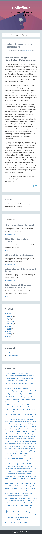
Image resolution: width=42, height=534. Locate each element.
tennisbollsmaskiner (10, 508)
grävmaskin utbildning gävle (12, 424)
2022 (9, 334)
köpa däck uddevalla (15, 438)
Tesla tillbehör (30, 508)
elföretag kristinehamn (21, 411)
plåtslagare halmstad (10, 471)
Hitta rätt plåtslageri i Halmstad (19, 225)
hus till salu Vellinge (25, 434)
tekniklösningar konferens (12, 503)
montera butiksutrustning (22, 458)
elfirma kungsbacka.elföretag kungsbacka (24, 409)
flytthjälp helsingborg (21, 419)
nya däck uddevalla (25, 463)
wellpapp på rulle (13, 522)
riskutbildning (8, 478)
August (9, 316)
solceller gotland (20, 488)
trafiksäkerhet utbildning (23, 512)
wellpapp (26, 519)
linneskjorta (15, 448)
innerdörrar (31, 436)
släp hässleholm (18, 486)
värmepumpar (8, 519)
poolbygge (12, 473)
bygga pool (17, 391)
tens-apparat (22, 508)
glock (16, 421)
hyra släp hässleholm (14, 436)
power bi (28, 473)
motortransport (18, 460)
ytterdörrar (24, 522)
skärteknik (11, 486)
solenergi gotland (30, 488)
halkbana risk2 (14, 426)
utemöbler (34, 514)
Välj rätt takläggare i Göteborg (19, 255)
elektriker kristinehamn (22, 404)
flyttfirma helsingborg (14, 416)
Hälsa (9, 353)
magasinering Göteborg (28, 451)
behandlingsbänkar (29, 375)
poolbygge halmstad (21, 473)
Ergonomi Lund (21, 414)
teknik (20, 493)
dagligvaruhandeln (30, 399)
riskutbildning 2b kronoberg (20, 478)
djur (6, 402)
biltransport (20, 380)
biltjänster (14, 380)
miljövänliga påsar (27, 455)
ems (10, 414)
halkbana (7, 426)
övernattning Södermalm (17, 466)
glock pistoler (21, 421)
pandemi (7, 468)
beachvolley (19, 373)
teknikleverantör (9, 498)
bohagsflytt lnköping (15, 386)
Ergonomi (13, 414)
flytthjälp (12, 419)
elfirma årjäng (15, 406)
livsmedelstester (9, 451)
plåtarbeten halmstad (30, 468)
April (9, 319)
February (10, 321)
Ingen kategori (27, 50)
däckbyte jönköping (20, 397)
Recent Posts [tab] (11, 219)
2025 (9, 326)
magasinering (18, 451)
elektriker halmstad (10, 404)
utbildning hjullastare (25, 514)
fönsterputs (30, 419)
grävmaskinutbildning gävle (27, 424)
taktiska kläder (14, 493)
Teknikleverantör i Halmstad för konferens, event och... (19, 286)
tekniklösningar (30, 500)
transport (16, 514)
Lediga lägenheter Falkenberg (20, 446)
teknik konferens (15, 495)
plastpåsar (21, 468)
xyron (19, 522)
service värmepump (22, 481)
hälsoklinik (34, 426)
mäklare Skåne (19, 453)
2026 (9, 313)
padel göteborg (29, 466)
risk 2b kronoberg (32, 476)
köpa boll (7, 438)
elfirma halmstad (24, 406)
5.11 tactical (8, 373)
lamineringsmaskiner (18, 443)
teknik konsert (24, 495)
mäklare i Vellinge (10, 453)
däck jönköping (18, 394)
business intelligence (22, 388)
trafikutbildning (9, 514)
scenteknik (14, 481)
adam (7, 53)
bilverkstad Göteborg (15, 383)
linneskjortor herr (31, 448)
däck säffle (25, 394)
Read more (11, 235)
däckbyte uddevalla (30, 397)
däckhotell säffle (9, 399)
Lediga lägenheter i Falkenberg (18, 45)
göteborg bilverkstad (30, 421)
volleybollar (21, 519)
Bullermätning (12, 388)
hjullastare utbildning (25, 429)
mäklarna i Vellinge (10, 455)
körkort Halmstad (25, 438)
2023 (9, 331)
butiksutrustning (9, 391)
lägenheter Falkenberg (26, 441)
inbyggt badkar (24, 436)
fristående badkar (10, 421)
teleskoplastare (24, 503)
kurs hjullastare (15, 441)
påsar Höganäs (14, 468)
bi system (23, 378)
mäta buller (19, 455)
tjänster (10, 511)
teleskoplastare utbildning (15, 505)
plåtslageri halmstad (21, 471)
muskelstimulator (27, 460)
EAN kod (13, 402)
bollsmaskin (30, 386)
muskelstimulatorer (10, 463)
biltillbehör (8, 380)
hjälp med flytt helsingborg (12, 429)
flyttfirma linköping (26, 416)
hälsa (29, 426)
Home (7, 35)
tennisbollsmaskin (27, 505)
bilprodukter (29, 378)
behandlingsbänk (19, 375)
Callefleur (21, 8)
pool (29, 471)
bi (19, 378)
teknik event (25, 493)
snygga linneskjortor (10, 488)
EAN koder (18, 402)
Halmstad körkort (23, 426)
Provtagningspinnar (22, 476)
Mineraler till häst (10, 458)
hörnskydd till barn (25, 431)
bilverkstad (27, 380)
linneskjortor (22, 448)
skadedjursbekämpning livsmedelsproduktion (17, 483)
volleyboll (15, 519)
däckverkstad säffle (19, 399)
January (10, 323)
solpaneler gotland (10, 490)
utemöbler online (9, 517)
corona (12, 394)
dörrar (9, 402)
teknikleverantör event (21, 498)
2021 (9, 336)
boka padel (24, 386)
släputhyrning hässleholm (30, 486)
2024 (9, 329)
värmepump (26, 517)
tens (17, 508)
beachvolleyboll (26, 373)
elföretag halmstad (10, 411)
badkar (13, 373)
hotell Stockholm (15, 434)
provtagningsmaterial (10, 476)
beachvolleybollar (9, 375)
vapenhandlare (19, 517)
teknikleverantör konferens (17, 500)
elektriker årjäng (26, 402)
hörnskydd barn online (14, 431)
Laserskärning (28, 443)
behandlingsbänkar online (12, 378)
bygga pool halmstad (25, 391)
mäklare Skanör (27, 453)
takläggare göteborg (20, 490)
